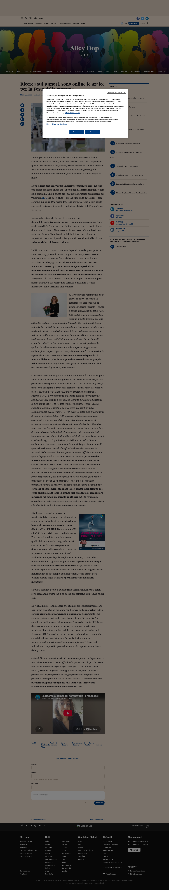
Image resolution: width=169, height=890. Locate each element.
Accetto (93, 132)
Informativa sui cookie (72, 113)
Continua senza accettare (116, 92)
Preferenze (77, 132)
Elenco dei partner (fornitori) (56, 124)
